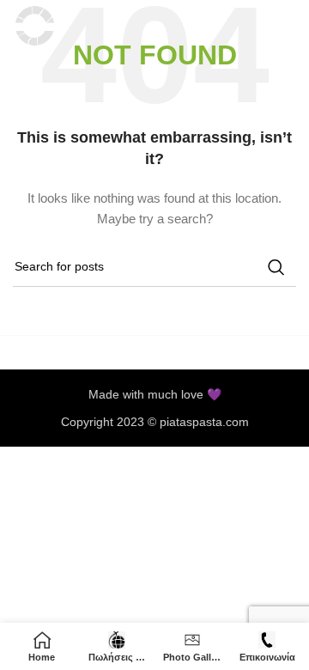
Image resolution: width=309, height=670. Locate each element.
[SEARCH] (276, 267)
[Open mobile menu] (287, 26)
